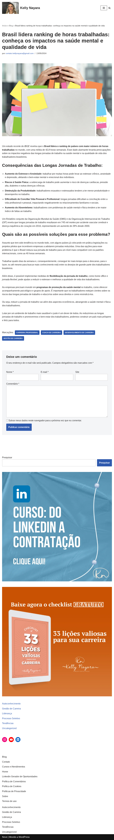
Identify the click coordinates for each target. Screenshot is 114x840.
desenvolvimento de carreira (79, 333)
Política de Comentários (14, 781)
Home (5, 771)
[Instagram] (4, 739)
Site (77, 372)
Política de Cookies (11, 786)
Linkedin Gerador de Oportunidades (19, 776)
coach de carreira (51, 333)
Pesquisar (7, 457)
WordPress (24, 837)
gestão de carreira (13, 338)
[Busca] (109, 8)
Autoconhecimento (11, 703)
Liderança (7, 713)
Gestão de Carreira (11, 708)
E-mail (45, 372)
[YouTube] (11, 739)
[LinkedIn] (17, 739)
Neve (4, 837)
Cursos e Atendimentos (13, 766)
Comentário (12, 384)
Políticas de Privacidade (14, 791)
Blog (11, 26)
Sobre (5, 796)
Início (4, 26)
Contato (6, 762)
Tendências (7, 723)
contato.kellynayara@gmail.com (20, 53)
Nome (10, 372)
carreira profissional (27, 333)
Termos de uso (9, 801)
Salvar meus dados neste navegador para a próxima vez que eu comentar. (45, 420)
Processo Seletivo (11, 718)
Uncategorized (9, 728)
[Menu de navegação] (104, 8)
